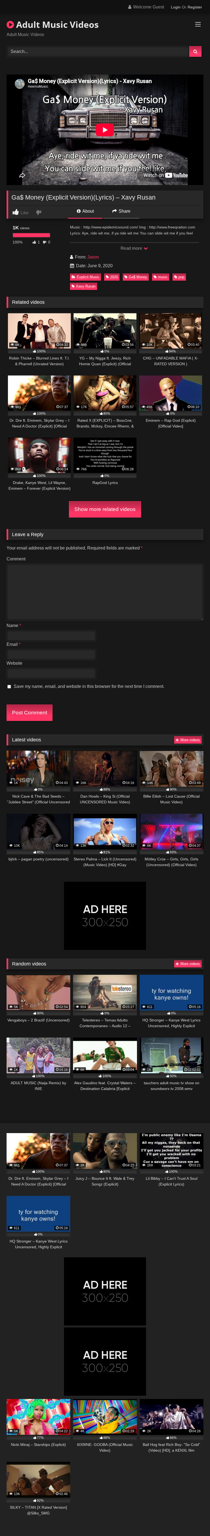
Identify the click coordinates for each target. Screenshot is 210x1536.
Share (124, 211)
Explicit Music (88, 277)
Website (14, 663)
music (163, 277)
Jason (93, 257)
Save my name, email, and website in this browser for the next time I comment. (89, 686)
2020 (114, 277)
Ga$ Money (138, 277)
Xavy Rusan (85, 286)
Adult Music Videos (56, 24)
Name (14, 625)
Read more (132, 248)
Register (195, 7)
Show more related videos (105, 509)
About (87, 211)
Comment (16, 559)
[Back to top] (193, 1519)
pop (181, 277)
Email (14, 644)
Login (175, 7)
